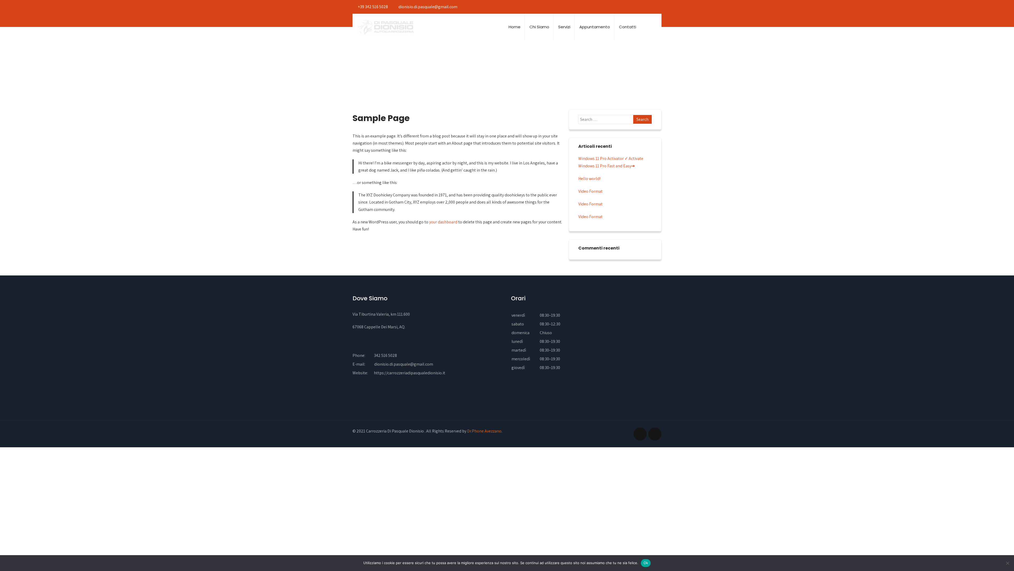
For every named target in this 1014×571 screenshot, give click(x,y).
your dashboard (443, 222)
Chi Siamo (539, 27)
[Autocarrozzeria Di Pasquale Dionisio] (386, 27)
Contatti (627, 27)
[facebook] (648, 6)
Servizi (564, 27)
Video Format (590, 191)
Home (514, 27)
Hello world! (589, 178)
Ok (646, 563)
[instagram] (657, 6)
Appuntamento (594, 27)
